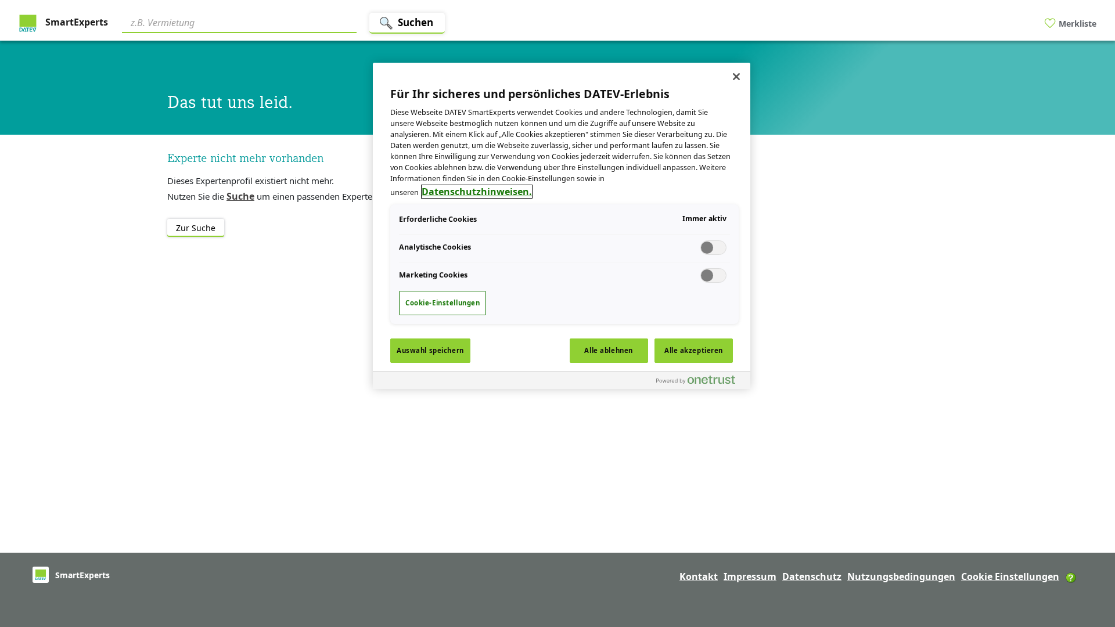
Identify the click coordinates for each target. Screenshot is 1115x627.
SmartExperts (75, 22)
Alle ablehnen (608, 350)
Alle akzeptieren (693, 350)
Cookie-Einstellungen (442, 302)
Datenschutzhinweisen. (477, 191)
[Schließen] (736, 76)
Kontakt (698, 576)
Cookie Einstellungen (1010, 576)
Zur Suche (195, 227)
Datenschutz (811, 576)
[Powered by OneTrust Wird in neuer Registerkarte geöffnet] (700, 381)
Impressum (750, 576)
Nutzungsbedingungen (901, 576)
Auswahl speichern (430, 350)
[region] (561, 226)
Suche (240, 196)
